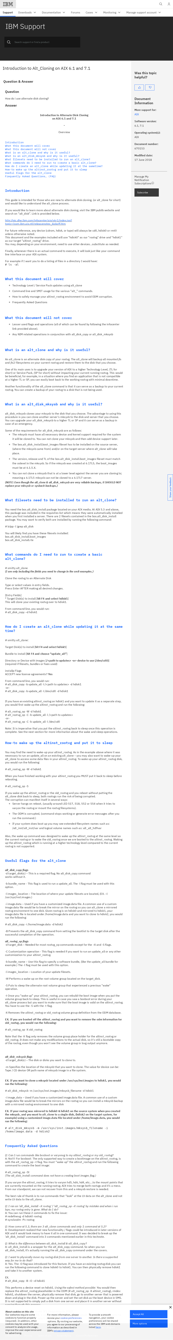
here (98, 1327)
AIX (136, 114)
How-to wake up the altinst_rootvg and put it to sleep (46, 169)
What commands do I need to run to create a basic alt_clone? (50, 162)
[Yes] (139, 87)
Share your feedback (170, 487)
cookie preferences (71, 1317)
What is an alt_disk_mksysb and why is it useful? (42, 156)
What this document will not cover (30, 149)
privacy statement (63, 1330)
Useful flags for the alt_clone (28, 173)
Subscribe (142, 192)
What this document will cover (27, 145)
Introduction (14, 142)
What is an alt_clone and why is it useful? (37, 152)
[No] (149, 87)
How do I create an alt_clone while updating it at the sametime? (54, 166)
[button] (170, 1307)
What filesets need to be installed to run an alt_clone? (47, 159)
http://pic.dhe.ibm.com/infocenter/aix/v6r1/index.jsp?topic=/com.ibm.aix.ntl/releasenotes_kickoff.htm (38, 222)
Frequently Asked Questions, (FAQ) (30, 176)
